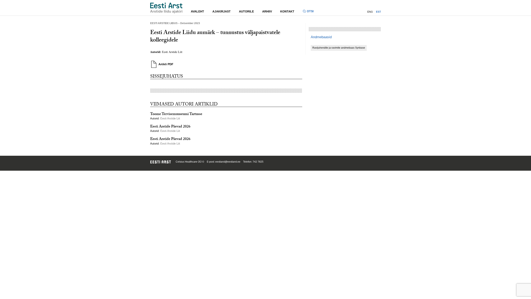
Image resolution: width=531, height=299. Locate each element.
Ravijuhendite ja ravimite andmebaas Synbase (338, 47)
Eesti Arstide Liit (172, 52)
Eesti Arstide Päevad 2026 (170, 127)
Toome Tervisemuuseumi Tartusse (176, 114)
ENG (370, 11)
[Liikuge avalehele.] (166, 7)
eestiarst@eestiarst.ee (227, 161)
